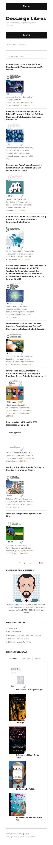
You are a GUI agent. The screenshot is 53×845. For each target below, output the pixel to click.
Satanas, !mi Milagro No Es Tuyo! (27, 756)
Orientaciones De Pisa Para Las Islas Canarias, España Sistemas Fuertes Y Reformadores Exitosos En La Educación (25, 326)
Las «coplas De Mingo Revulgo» (29, 689)
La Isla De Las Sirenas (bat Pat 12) (29, 818)
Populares (13, 658)
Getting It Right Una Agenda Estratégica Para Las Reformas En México (25, 468)
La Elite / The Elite (15, 631)
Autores (38, 658)
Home (16, 56)
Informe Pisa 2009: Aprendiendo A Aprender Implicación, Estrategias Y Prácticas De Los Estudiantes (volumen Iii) (26, 373)
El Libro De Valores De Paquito (19, 642)
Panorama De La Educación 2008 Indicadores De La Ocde (21, 423)
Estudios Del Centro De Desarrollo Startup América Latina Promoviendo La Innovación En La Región (26, 219)
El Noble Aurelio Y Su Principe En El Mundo (24, 635)
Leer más (25, 105)
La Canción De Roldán (25, 789)
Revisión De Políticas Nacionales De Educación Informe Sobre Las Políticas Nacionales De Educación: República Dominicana (24, 115)
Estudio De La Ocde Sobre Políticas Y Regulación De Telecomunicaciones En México (24, 67)
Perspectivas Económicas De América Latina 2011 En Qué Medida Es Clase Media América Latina (24, 168)
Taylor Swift (12, 628)
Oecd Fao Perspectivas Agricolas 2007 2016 (24, 515)
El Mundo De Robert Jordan (18, 638)
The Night (20, 722)
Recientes (26, 658)
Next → (42, 562)
